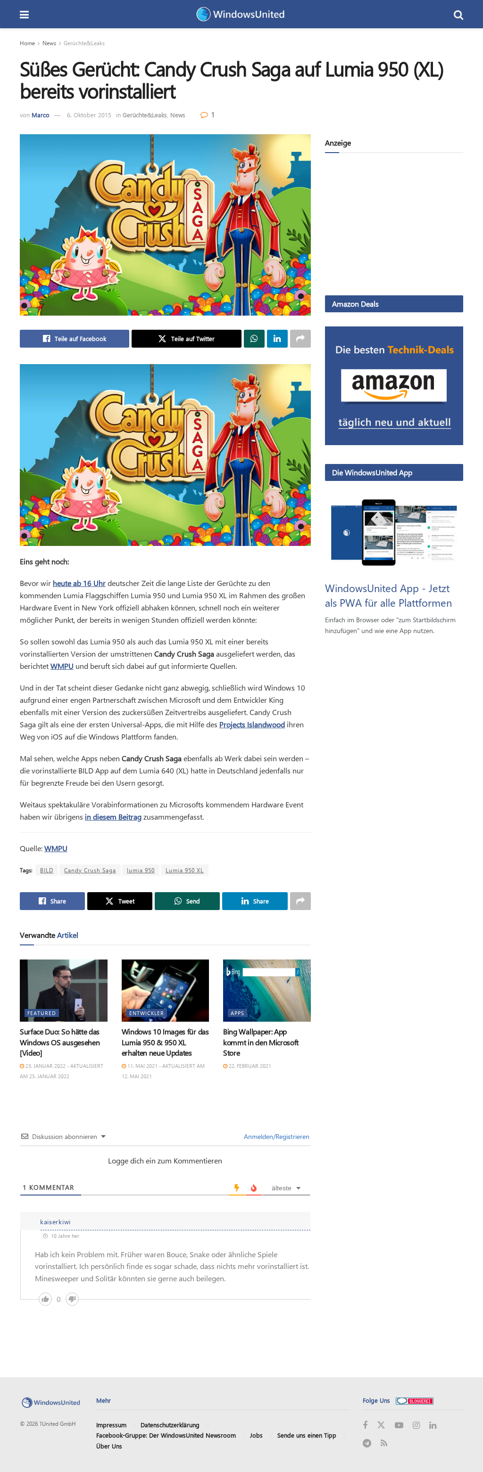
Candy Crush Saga (90, 870)
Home (27, 43)
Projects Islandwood (252, 724)
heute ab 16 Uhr (79, 583)
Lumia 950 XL (185, 870)
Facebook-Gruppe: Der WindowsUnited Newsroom (166, 1435)
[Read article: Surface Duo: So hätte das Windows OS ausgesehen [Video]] (64, 991)
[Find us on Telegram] (367, 1443)
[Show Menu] (24, 14)
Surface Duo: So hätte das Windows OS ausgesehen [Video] (60, 1041)
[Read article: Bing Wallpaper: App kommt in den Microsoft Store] (267, 991)
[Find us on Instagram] (416, 1425)
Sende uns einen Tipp (306, 1435)
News (49, 43)
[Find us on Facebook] (365, 1425)
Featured (41, 1013)
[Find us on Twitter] (381, 1425)
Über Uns (109, 1446)
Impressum (111, 1425)
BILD (46, 870)
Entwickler (146, 1013)
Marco (41, 115)
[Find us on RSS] (384, 1443)
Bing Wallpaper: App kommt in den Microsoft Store (261, 1041)
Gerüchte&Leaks (84, 43)
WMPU (62, 666)
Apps (237, 1013)
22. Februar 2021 (249, 1065)
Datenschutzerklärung (170, 1425)
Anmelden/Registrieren (275, 1136)
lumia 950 (141, 870)
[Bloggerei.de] (414, 1400)
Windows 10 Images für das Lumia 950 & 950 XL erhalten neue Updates (165, 1041)
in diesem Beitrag (113, 816)
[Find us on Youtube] (399, 1425)
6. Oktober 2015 (89, 115)
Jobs (256, 1435)
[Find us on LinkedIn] (432, 1425)
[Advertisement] (394, 226)
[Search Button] (458, 14)
